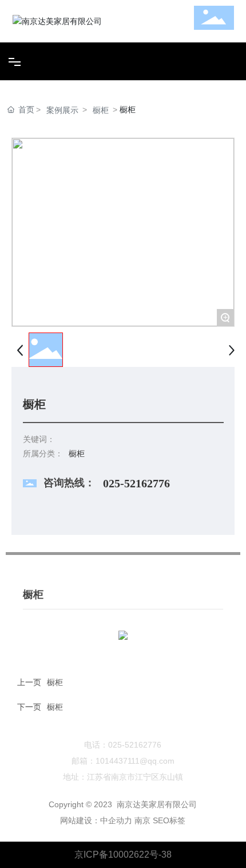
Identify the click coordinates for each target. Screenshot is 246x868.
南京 (142, 820)
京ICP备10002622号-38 (123, 854)
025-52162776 (136, 483)
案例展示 (62, 110)
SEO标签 (169, 820)
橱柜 (101, 110)
